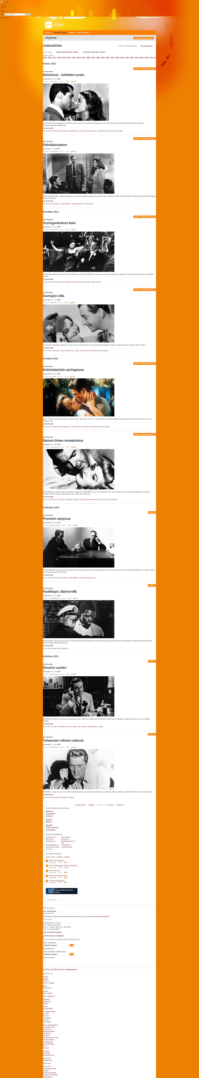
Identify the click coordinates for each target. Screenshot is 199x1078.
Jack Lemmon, (82, 726)
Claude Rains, (102, 131)
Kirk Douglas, (56, 204)
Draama (49, 822)
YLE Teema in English (55, 936)
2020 (98, 58)
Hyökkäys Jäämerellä (60, 591)
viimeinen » (120, 805)
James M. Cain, (104, 499)
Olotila (45, 1006)
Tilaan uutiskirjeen (49, 943)
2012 (59, 58)
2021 (103, 58)
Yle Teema (47, 1018)
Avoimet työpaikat (49, 1073)
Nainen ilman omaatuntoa (63, 440)
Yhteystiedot (47, 1077)
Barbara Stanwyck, (78, 204)
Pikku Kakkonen (49, 996)
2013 (64, 58)
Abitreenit (46, 999)
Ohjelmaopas (71, 969)
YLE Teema (49, 899)
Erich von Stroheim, (66, 282)
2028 (137, 58)
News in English (48, 983)
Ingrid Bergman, (91, 131)
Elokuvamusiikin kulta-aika (58, 875)
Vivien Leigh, (56, 350)
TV (2, 9)
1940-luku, (82, 131)
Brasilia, (65, 131)
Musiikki (49, 825)
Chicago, (55, 726)
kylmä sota (65, 648)
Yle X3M (46, 1048)
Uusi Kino (49, 849)
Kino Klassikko (48, 71)
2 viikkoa (59, 857)
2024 (117, 58)
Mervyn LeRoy (103, 350)
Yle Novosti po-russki (50, 1037)
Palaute (72, 33)
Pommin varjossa (56, 518)
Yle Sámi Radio (48, 1040)
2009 (45, 58)
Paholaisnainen (55, 145)
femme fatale (119, 131)
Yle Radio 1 (47, 1029)
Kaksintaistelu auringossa (63, 370)
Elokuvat (137, 69)
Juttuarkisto (50, 830)
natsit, (60, 131)
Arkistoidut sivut (48, 1055)
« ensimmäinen (80, 805)
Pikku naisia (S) (54, 870)
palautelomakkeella (102, 916)
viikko (53, 857)
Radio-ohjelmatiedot (50, 1025)
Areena (3, 7)
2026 (127, 58)
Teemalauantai (66, 845)
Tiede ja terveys (52, 827)
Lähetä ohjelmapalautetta (143, 38)
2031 (151, 58)
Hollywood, (55, 282)
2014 (69, 58)
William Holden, (85, 282)
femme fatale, (94, 350)
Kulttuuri (49, 816)
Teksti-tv (46, 981)
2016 (78, 58)
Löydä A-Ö (47, 1058)
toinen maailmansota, (68, 350)
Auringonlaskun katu (59, 223)
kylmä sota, (82, 578)
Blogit (45, 986)
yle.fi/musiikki (48, 1008)
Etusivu (48, 33)
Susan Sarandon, (72, 726)
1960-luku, (55, 578)
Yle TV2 (54, 969)
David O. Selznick (104, 426)
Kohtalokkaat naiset (148, 69)
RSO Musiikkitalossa (52, 845)
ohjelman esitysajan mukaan (94, 52)
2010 (49, 58)
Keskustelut (47, 988)
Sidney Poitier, (56, 648)
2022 (108, 58)
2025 (122, 58)
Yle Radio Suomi (49, 1027)
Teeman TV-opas (60, 33)
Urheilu (45, 979)
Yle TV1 (46, 969)
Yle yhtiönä (47, 1066)
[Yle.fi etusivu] (5, 2)
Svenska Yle (5, 18)
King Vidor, (85, 426)
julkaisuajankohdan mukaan (68, 52)
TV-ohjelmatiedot (49, 1011)
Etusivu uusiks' (55, 667)
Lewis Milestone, (66, 204)
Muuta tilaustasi (48, 948)
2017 (83, 58)
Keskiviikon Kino (51, 837)
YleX (44, 1046)
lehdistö (100, 726)
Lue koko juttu (48, 128)
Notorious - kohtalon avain (63, 75)
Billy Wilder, (76, 282)
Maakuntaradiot (48, 1031)
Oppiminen (47, 1001)
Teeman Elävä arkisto (52, 847)
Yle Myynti (46, 1053)
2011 (54, 58)
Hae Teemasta (83, 33)
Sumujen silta (53, 296)
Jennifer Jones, (57, 426)
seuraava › (111, 805)
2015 (74, 58)
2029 (141, 58)
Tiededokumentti (66, 847)
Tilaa (71, 945)
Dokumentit (50, 814)
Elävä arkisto (47, 993)
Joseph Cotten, (77, 426)
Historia (49, 819)
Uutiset (3, 5)
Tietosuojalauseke (49, 1068)
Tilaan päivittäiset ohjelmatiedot (54, 951)
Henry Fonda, (63, 578)
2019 (93, 58)
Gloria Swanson (96, 282)
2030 (146, 58)
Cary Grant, (110, 131)
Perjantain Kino (51, 841)
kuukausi (67, 857)
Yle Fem (61, 969)
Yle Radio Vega (48, 1044)
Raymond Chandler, (79, 499)
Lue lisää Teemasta (54, 932)
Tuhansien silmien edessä (63, 740)
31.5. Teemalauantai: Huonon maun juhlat (63, 865)
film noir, (54, 131)
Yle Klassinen (48, 1042)
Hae (2, 14)
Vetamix (46, 1003)
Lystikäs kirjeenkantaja (57, 881)
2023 (112, 58)
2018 (88, 58)
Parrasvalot (65, 839)
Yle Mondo (47, 1033)
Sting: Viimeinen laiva (56, 860)
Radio (3, 11)
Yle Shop (46, 1051)
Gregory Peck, (66, 426)
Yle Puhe (46, 1035)
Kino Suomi (49, 839)
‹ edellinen (91, 805)
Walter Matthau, (74, 578)
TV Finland (47, 1022)
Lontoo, (77, 350)
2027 (132, 58)
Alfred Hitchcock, (73, 131)
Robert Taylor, (84, 350)
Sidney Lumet (91, 578)
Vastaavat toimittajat (50, 1075)
